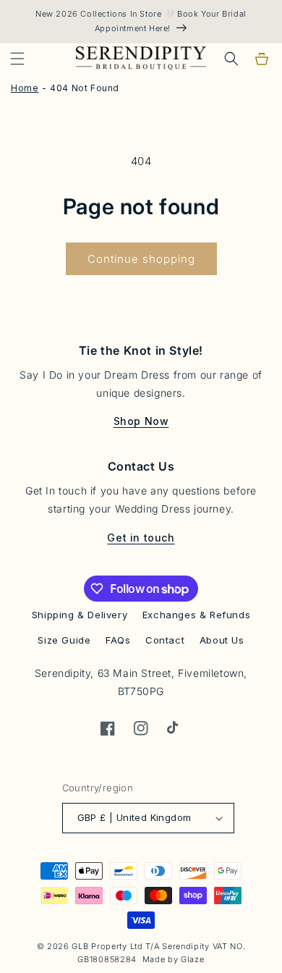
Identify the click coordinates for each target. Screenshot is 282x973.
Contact (164, 640)
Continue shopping (141, 259)
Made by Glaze (173, 959)
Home (24, 88)
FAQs (118, 640)
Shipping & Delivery (79, 614)
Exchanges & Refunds (196, 614)
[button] (17, 58)
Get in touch (140, 537)
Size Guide (64, 640)
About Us (222, 640)
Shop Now (141, 421)
